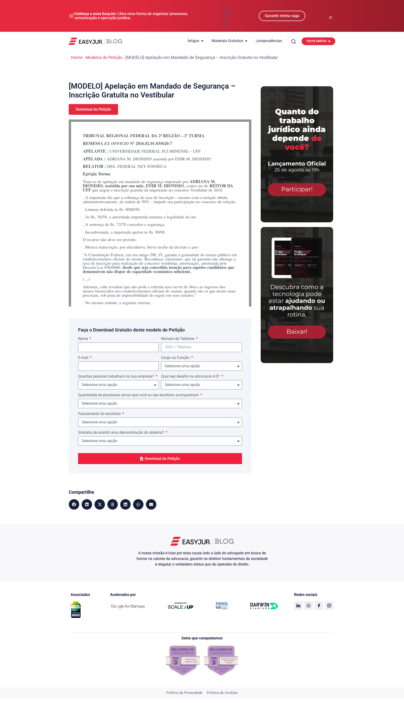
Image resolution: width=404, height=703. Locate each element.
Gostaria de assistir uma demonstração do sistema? (121, 433)
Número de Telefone (178, 339)
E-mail (83, 358)
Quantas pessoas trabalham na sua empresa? (116, 377)
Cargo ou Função (175, 358)
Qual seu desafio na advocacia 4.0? (191, 377)
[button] (74, 504)
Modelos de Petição (104, 57)
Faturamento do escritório (100, 414)
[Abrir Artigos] (202, 41)
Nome (83, 339)
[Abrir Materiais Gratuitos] (246, 41)
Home (77, 57)
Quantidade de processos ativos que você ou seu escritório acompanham (139, 395)
